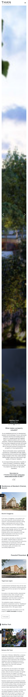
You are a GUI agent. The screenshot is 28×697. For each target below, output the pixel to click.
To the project (5, 616)
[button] (24, 215)
